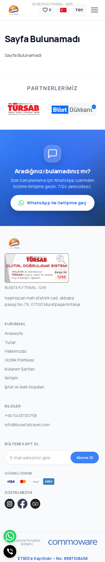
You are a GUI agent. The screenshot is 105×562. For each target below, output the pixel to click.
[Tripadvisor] (35, 504)
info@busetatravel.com (27, 424)
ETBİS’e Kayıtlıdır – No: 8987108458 (53, 558)
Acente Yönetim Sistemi (26, 542)
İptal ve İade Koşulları (24, 387)
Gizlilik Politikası (19, 360)
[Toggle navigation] (94, 10)
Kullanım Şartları (20, 369)
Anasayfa (14, 333)
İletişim (11, 378)
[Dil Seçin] (63, 10)
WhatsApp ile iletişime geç (57, 203)
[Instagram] (10, 504)
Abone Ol (84, 457)
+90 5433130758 (21, 415)
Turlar (10, 342)
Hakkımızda (15, 351)
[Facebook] (22, 504)
